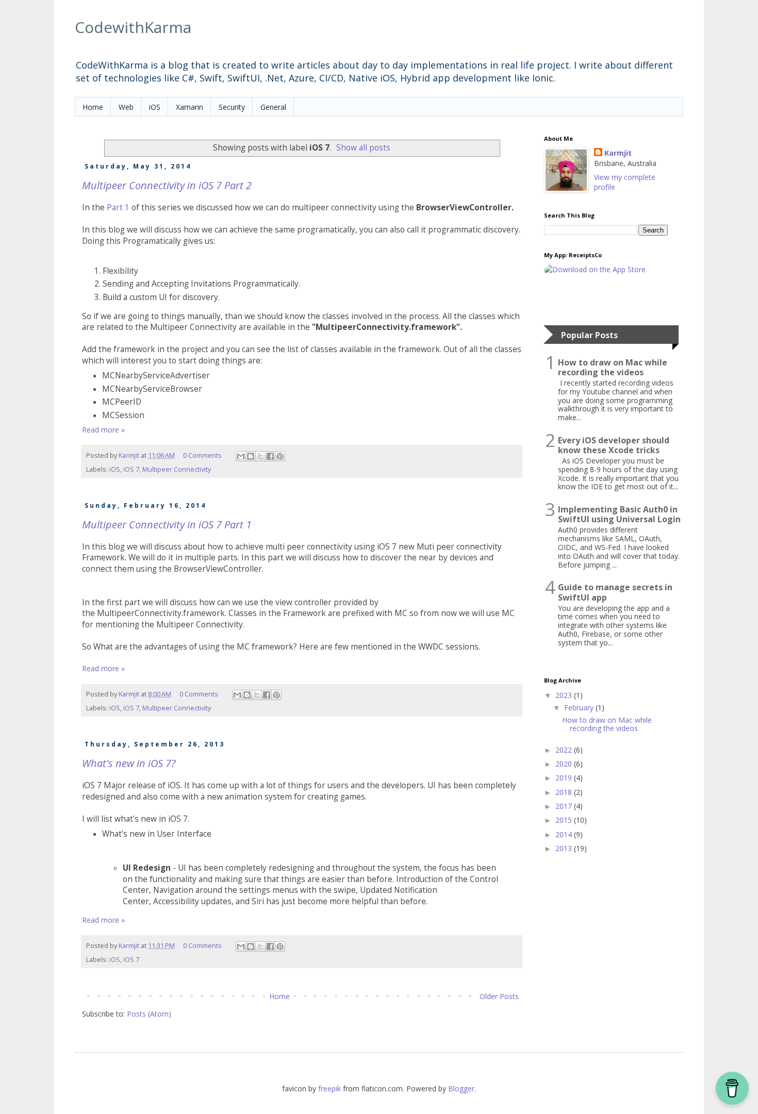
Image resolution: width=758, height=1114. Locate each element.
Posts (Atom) (149, 1014)
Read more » (103, 430)
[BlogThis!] (250, 456)
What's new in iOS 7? (129, 763)
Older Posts (499, 996)
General (273, 107)
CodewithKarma (133, 27)
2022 (564, 750)
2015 (564, 820)
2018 (564, 792)
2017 (564, 806)
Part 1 (118, 207)
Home (93, 107)
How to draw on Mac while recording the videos (612, 367)
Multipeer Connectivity (176, 469)
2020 (564, 764)
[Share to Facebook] (270, 456)
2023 (564, 695)
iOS (154, 107)
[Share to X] (260, 456)
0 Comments (202, 455)
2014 (564, 834)
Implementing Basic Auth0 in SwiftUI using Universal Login (619, 514)
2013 (564, 848)
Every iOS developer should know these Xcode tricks (613, 445)
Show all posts (363, 147)
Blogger (461, 1088)
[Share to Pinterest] (280, 456)
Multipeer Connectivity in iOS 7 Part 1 (167, 524)
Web (126, 107)
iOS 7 (131, 469)
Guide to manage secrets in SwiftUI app (615, 592)
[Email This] (241, 456)
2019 (564, 778)
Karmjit (618, 153)
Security (232, 107)
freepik (330, 1088)
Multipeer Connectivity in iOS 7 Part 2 (167, 185)
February (580, 707)
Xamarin (189, 107)
